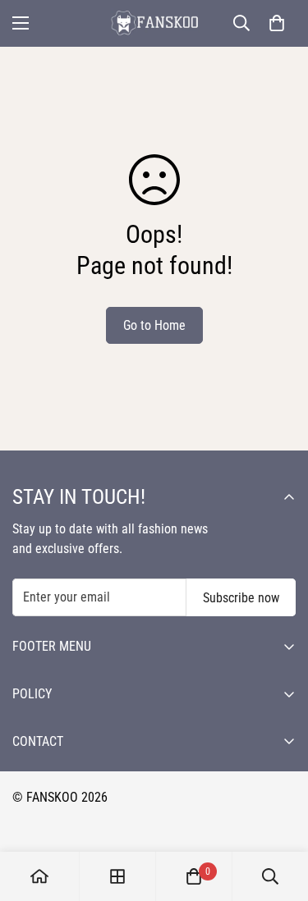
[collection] (117, 876)
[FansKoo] (154, 23)
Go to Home (154, 325)
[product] (39, 876)
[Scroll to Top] (278, 814)
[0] (277, 23)
